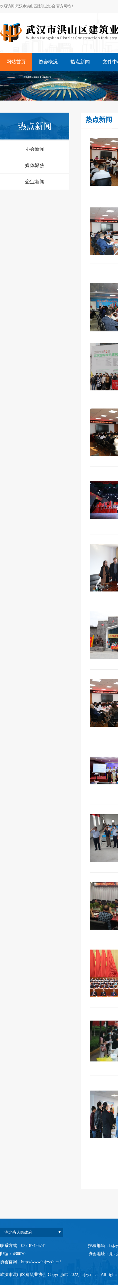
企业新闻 (34, 181)
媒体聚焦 (34, 165)
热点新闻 (80, 61)
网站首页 (16, 61)
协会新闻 (34, 149)
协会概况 (48, 61)
